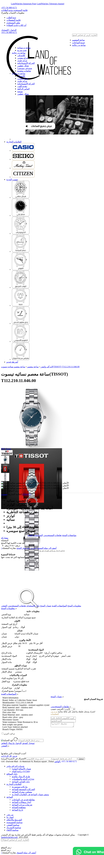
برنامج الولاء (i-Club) (21, 771)
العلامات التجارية (13, 142)
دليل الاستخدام (33, 606)
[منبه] (20, 305)
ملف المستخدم (13, 23)
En (4, 4)
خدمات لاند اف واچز (15, 766)
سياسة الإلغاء (12, 830)
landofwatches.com (9, 837)
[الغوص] (20, 269)
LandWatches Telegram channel (50, 4)
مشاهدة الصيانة (19, 807)
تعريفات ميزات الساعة (22, 805)
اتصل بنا (10, 817)
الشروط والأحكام (14, 820)
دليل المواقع (11, 774)
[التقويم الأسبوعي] (20, 341)
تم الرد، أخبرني (9, 734)
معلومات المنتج (74, 606)
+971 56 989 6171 (9, 7)
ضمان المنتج (45, 606)
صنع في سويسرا (24, 68)
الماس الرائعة (23, 89)
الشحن (4, 606)
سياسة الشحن (12, 825)
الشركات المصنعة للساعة (23, 789)
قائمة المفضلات (13, 20)
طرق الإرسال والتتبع (21, 776)
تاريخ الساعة (17, 810)
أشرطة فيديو (12, 362)
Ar (9, 4)
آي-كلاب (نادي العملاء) (16, 25)
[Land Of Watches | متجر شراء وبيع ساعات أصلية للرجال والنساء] (38, 40)
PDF (3, 449)
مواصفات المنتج (69, 535)
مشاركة (4, 538)
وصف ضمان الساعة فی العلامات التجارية (30, 794)
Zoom (8, 449)
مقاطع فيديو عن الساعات (23, 799)
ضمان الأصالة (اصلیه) (21, 769)
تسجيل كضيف (28, 743)
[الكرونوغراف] (20, 233)
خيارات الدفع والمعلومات (23, 779)
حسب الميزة (12, 179)
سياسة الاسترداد (13, 827)
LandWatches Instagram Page (23, 4)
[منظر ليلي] (20, 215)
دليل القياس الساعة (21, 781)
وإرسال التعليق (11, 743)
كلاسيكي (21, 55)
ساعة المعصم (78, 40)
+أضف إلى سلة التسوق (18, 852)
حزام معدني (22, 58)
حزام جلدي (22, 60)
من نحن (9, 814)
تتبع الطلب (11, 17)
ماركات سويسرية (19, 787)
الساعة (9, 797)
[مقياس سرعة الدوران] (20, 359)
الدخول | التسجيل (8, 30)
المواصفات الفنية (35, 535)
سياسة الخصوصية (14, 822)
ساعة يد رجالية (79, 45)
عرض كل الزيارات (9, 756)
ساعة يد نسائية (24, 48)
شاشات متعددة (24, 71)
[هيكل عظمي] (20, 197)
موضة (20, 91)
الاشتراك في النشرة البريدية (13, 758)
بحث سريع (22, 50)
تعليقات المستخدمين (52, 535)
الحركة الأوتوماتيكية (26, 63)
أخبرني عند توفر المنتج (26, 548)
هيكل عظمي (23, 66)
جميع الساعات (78, 42)
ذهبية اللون (22, 86)
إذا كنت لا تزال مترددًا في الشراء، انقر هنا (52, 551)
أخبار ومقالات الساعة (21, 802)
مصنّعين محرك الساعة (22, 792)
